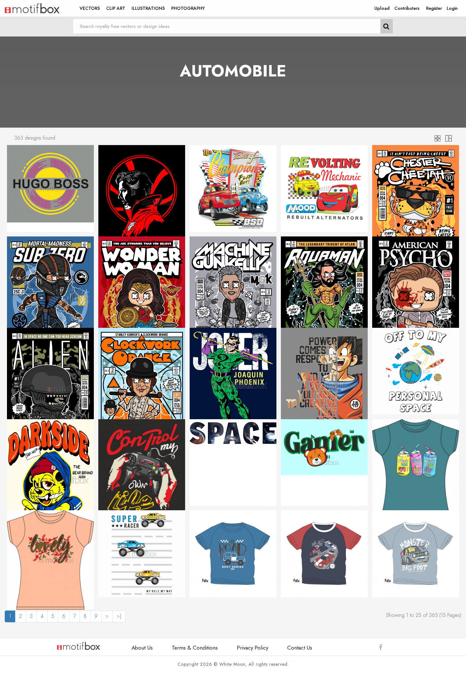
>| (119, 616)
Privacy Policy (252, 647)
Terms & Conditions (195, 647)
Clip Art (115, 8)
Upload (382, 8)
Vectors (90, 8)
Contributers (406, 8)
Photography (188, 8)
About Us (142, 647)
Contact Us (299, 647)
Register (434, 8)
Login (452, 8)
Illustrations (148, 8)
